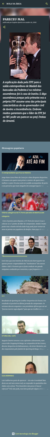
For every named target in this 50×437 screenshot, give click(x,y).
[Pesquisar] (46, 4)
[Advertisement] (19, 412)
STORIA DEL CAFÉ (9, 336)
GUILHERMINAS (8, 376)
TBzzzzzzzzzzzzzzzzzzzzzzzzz (14, 256)
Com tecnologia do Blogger (26, 434)
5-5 (3, 296)
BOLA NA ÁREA (14, 4)
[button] (4, 27)
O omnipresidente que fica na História (16, 173)
